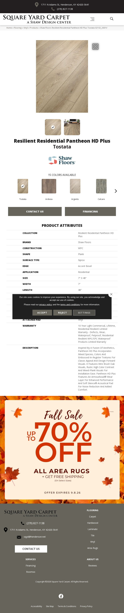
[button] (31, 549)
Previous (23, 125)
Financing (90, 211)
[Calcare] (101, 186)
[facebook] (61, 596)
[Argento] (75, 186)
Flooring (18, 27)
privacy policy (45, 304)
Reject (62, 312)
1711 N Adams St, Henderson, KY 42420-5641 (65, 4)
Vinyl (26, 27)
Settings (84, 312)
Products (34, 27)
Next (100, 125)
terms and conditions (70, 304)
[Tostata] (23, 186)
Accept (42, 312)
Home (9, 27)
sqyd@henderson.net (35, 536)
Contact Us (35, 211)
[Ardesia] (49, 186)
